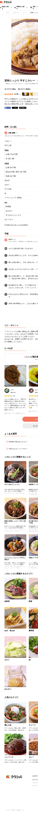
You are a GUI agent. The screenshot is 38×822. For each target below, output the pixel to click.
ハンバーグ (8, 757)
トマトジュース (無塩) (13, 198)
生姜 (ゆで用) (11, 176)
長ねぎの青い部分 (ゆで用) (16, 172)
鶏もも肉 (7, 725)
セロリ (7, 185)
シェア (8, 107)
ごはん (7, 141)
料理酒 (8, 207)
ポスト (15, 107)
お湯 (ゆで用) (11, 167)
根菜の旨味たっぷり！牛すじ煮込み (15, 522)
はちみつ (9, 211)
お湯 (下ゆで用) (12, 154)
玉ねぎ (7, 180)
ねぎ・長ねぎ (9, 631)
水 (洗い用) (10, 159)
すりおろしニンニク (13, 215)
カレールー (8, 219)
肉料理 (7, 601)
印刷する (23, 107)
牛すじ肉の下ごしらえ (12, 484)
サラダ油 (7, 189)
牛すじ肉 (7, 145)
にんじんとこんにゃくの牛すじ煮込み (15, 558)
